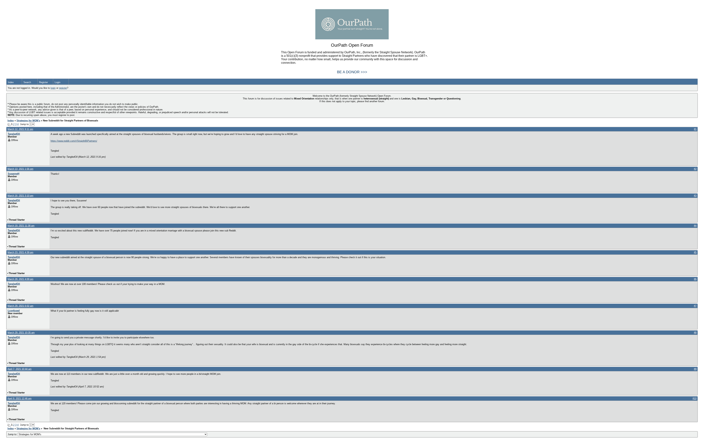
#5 (695, 252)
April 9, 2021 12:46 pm (20, 398)
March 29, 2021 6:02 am (20, 305)
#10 (694, 398)
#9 (695, 369)
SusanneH (13, 173)
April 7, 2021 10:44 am (20, 369)
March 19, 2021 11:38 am (21, 225)
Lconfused (14, 310)
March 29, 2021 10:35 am (21, 332)
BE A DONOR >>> (352, 72)
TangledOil (14, 134)
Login (57, 82)
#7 (695, 305)
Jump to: (13, 434)
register (63, 88)
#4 (695, 225)
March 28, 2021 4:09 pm (20, 279)
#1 (695, 129)
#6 (695, 279)
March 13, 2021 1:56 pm (20, 169)
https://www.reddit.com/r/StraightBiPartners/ (74, 141)
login (53, 88)
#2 (695, 169)
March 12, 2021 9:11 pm (20, 129)
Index (11, 82)
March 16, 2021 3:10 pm (20, 195)
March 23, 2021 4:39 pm (20, 252)
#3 (695, 195)
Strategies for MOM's (28, 120)
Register (43, 82)
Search (27, 82)
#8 (695, 332)
